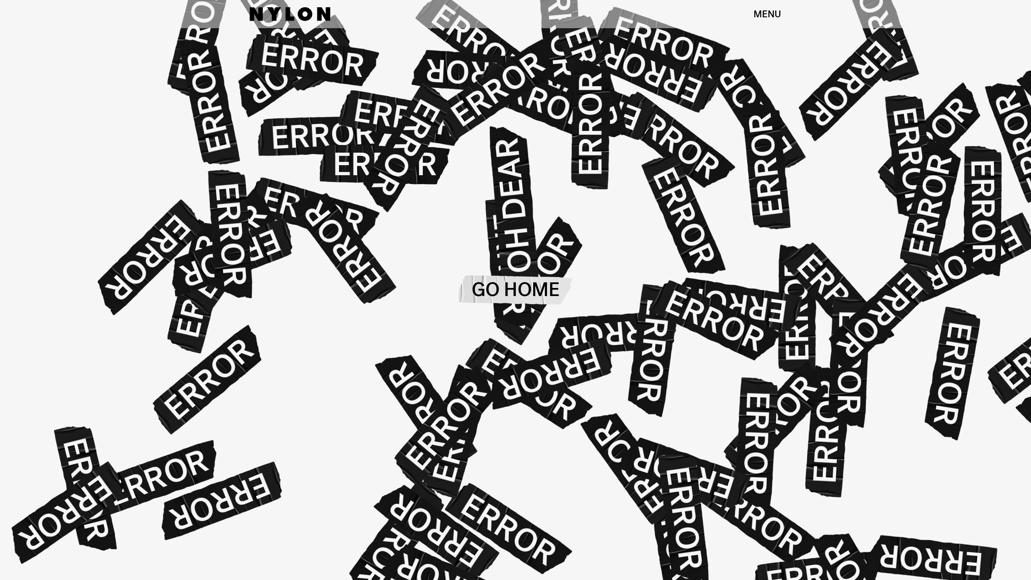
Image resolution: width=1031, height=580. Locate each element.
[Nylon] (290, 14)
